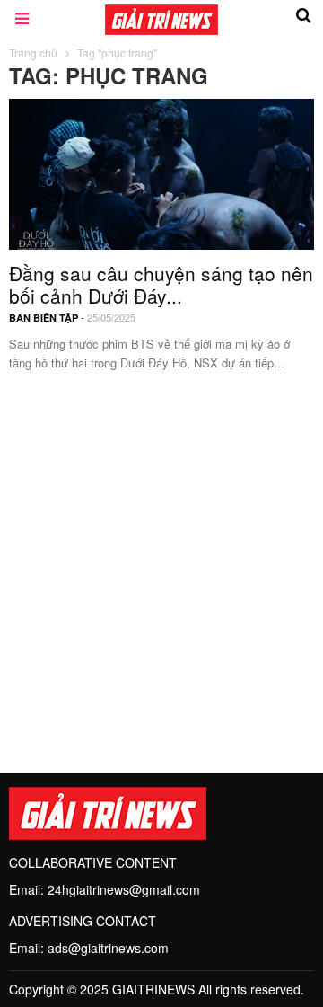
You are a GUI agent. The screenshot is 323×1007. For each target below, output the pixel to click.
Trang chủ (33, 52)
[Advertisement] (161, 562)
